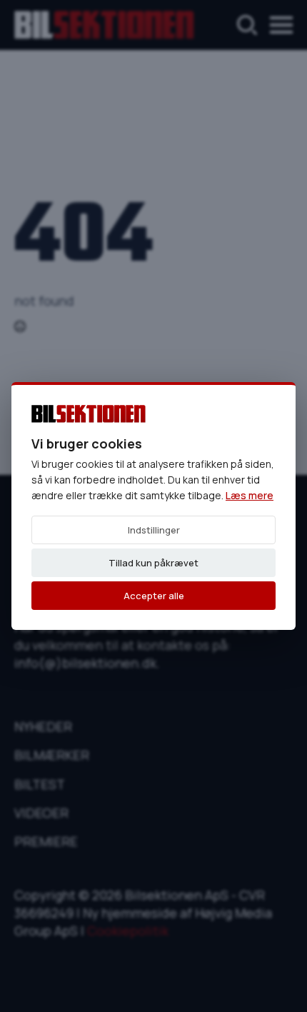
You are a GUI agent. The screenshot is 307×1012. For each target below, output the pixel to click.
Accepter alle (154, 595)
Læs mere (249, 495)
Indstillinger (154, 529)
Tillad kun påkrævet (153, 562)
